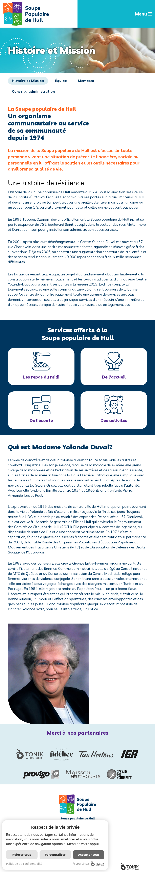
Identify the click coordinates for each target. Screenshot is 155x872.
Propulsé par (81, 863)
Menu (141, 14)
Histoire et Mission (28, 81)
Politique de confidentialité (24, 864)
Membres (86, 81)
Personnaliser (55, 854)
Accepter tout (88, 854)
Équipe (61, 81)
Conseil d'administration (33, 91)
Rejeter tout (21, 854)
